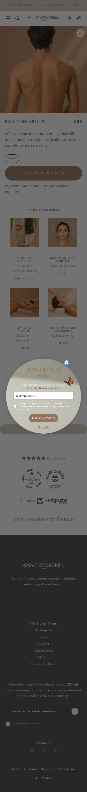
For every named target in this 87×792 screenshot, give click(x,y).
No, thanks (43, 427)
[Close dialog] (66, 362)
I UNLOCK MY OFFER (43, 418)
